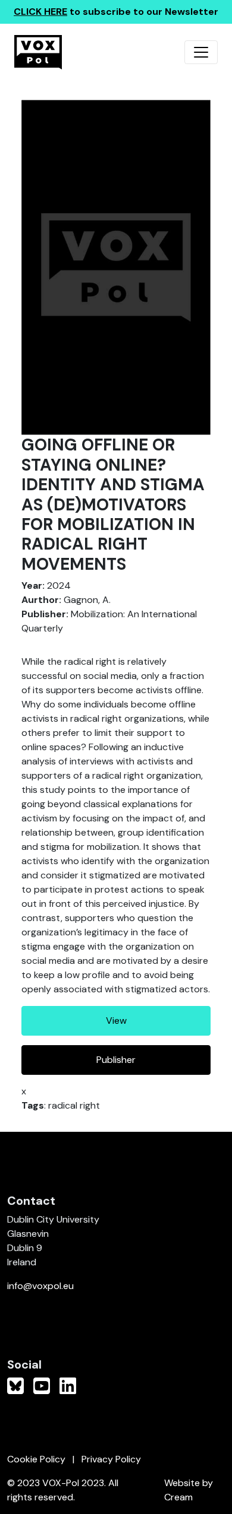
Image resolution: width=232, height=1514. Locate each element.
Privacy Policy (111, 1459)
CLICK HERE (40, 11)
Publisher (116, 1059)
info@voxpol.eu (40, 1286)
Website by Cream (188, 1490)
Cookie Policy (36, 1459)
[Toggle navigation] (201, 52)
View (116, 1020)
